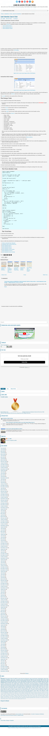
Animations (6, 13)
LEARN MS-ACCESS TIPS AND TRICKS (24, 5)
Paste (22, 696)
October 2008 (3, 638)
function (19, 691)
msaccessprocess (4, 688)
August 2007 (3, 659)
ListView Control (23, 683)
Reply (5, 286)
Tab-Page (5, 697)
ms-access (40, 697)
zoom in (12, 93)
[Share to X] (4, 257)
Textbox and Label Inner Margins (8, 243)
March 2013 (3, 564)
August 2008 (3, 641)
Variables (16, 689)
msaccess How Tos (9, 683)
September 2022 (4, 477)
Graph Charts (9, 684)
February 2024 (4, 461)
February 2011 (4, 598)
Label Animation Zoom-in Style (9, 16)
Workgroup (6, 691)
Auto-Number (25, 688)
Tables (37, 690)
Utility (47, 690)
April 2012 (3, 577)
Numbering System (12, 690)
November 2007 (4, 654)
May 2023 (3, 474)
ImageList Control (16, 684)
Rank (31, 696)
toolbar (16, 698)
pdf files (4, 698)
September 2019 (4, 507)
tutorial (30, 691)
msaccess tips (45, 681)
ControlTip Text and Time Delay (16, 268)
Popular (3, 388)
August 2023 (3, 470)
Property (3, 683)
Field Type (30, 688)
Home (2, 13)
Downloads (9, 682)
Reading (33, 696)
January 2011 (3, 599)
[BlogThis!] (3, 257)
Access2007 (32, 689)
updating (18, 698)
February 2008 (4, 650)
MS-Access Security (20, 678)
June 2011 (3, 592)
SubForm (31, 690)
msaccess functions (9, 687)
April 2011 (3, 595)
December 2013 (4, 553)
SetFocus (46, 696)
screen (3, 96)
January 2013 (3, 565)
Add (22, 688)
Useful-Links (4, 397)
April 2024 (3, 458)
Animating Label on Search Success (9, 244)
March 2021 (3, 489)
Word (20, 697)
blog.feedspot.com (4, 411)
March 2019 (3, 516)
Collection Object (44, 682)
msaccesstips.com (19, 714)
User (12, 697)
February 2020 (4, 500)
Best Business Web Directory (11, 413)
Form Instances (36, 688)
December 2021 (4, 485)
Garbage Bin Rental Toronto (36, 727)
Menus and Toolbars (19, 682)
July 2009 (3, 626)
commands (28, 697)
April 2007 (3, 665)
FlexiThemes (13, 727)
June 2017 (3, 532)
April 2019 (3, 515)
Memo (47, 695)
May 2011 (2, 593)
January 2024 (3, 463)
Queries (15, 681)
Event (5, 684)
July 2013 (3, 561)
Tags (7, 388)
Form (7, 107)
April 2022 (3, 482)
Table (35, 690)
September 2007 (4, 657)
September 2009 (4, 623)
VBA (31, 683)
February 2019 (4, 518)
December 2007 (4, 653)
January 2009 (3, 633)
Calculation (41, 683)
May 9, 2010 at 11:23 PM (18, 282)
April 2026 (3, 452)
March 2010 (3, 614)
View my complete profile (11, 440)
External (9, 695)
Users (14, 697)
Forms (11, 13)
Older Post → (45, 274)
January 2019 (3, 519)
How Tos (13, 678)
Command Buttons (35, 684)
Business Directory (26, 411)
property (13, 113)
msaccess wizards (25, 691)
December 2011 (4, 583)
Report (40, 687)
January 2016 (3, 541)
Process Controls (33, 682)
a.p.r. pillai (9, 438)
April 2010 (3, 613)
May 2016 (3, 538)
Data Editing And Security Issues (29, 269)
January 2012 (3, 581)
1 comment (15, 18)
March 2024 (3, 460)
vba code (24, 698)
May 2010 (3, 611)
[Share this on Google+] (7, 255)
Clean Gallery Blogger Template (7, 720)
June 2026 (3, 449)
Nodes (5, 689)
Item (44, 688)
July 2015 (3, 550)
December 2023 (4, 464)
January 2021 (3, 492)
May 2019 (3, 513)
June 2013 (3, 562)
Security (26, 690)
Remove (36, 696)
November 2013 (4, 555)
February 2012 (4, 580)
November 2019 (4, 504)
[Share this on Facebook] (4, 255)
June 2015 (3, 552)
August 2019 (3, 509)
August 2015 (3, 549)
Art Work (39, 682)
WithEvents (3, 682)
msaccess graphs (17, 687)
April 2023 (3, 476)
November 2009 (4, 620)
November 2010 (4, 602)
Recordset (8, 689)
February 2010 (4, 616)
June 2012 (3, 574)
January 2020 (3, 501)
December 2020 (4, 494)
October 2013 (3, 556)
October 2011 (3, 586)
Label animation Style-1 (7, 25)
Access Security (18, 688)
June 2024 (3, 455)
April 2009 (3, 629)
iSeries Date (35, 697)
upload (21, 698)
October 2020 (3, 497)
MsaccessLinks (26, 682)
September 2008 (4, 639)
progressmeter (27, 689)
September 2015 (4, 547)
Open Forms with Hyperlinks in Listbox (14, 428)
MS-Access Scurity (35, 680)
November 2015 (4, 544)
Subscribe (24, 362)
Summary (2, 697)
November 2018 (4, 522)
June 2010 (3, 610)
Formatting (15, 695)
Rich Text (40, 696)
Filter (12, 695)
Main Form (44, 695)
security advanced (11, 688)
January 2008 (3, 651)
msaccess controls (15, 680)
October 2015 (3, 546)
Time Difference (42, 690)
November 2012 (4, 568)
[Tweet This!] (6, 255)
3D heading (16, 50)
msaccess (43, 697)
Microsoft (6, 690)
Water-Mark (17, 697)
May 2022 (3, 480)
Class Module (23, 681)
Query (28, 683)
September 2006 (4, 671)
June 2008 (3, 644)
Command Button (34, 687)
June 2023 (3, 473)
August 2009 (3, 625)
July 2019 (3, 510)
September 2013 (4, 558)
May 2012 (3, 576)
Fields (45, 689)
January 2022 (3, 483)
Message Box (3, 696)
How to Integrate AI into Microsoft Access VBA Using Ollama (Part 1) (20, 422)
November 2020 (4, 495)
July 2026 (3, 448)
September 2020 (4, 498)
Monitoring (7, 696)
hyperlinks (31, 697)
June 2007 (3, 662)
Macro (37, 695)
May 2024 (3, 457)
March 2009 (3, 630)
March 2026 (3, 454)
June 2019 (3, 512)
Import (29, 695)
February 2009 (4, 632)
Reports (27, 678)
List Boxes (22, 684)
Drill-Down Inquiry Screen (22, 268)
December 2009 (4, 619)
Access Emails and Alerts (36, 691)
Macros (46, 688)
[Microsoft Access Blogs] (15, 411)
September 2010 (4, 605)
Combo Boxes (16, 683)
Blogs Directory (27, 413)
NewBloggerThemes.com (27, 727)
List (33, 695)
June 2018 (3, 529)
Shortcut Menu (29, 137)
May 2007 (3, 663)
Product (28, 696)
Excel (38, 689)
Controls (41, 684)
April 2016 (3, 540)
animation (8, 24)
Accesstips (38, 681)
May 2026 (3, 451)
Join (47, 689)
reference (7, 698)
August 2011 (3, 589)
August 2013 (3, 559)
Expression (42, 689)
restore (10, 698)
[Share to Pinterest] (6, 257)
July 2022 (3, 479)
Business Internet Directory (36, 411)
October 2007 (3, 656)
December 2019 (4, 503)
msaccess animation (17, 13)
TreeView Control (28, 684)
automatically (24, 697)
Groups (18, 695)
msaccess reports (31, 681)
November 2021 (4, 486)
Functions (7, 678)
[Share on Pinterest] (9, 255)
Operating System (18, 696)
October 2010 (3, 604)
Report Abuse (5, 701)
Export (7, 695)
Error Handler (3, 695)
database (16, 691)
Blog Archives (13, 388)
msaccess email (21, 689)
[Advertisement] (24, 38)
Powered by (22, 367)
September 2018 (4, 525)
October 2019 (3, 506)
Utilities (8, 680)
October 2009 (3, 622)
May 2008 (3, 645)
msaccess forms (33, 678)
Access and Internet (25, 680)
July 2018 (3, 528)
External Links (9, 681)
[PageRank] (9, 347)
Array (18, 681)
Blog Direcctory (20, 413)
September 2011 (4, 587)
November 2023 (4, 466)
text (14, 698)
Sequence (43, 696)
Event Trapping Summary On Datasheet (10, 270)
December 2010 (4, 601)
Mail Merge (40, 695)
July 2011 (2, 590)
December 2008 (4, 635)
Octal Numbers (11, 696)
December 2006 (4, 666)
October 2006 (3, 669)
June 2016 (3, 537)
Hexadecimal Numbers (23, 695)
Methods (2, 690)
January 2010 (3, 617)
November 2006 (4, 668)
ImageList (41, 688)
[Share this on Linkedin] (11, 255)
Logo (34, 695)
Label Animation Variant (7, 28)
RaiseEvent (18, 690)
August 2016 (3, 534)
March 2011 (3, 596)
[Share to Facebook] (5, 257)
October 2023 (3, 467)
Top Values (12, 689)
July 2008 (3, 642)
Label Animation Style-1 (6, 245)
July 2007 (3, 660)
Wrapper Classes (11, 691)
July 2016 (3, 535)
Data (44, 684)
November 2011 (4, 584)
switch (12, 698)
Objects (13, 682)
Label (7, 111)
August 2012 (3, 571)
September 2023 (4, 469)
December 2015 (4, 543)
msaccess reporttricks (26, 687)
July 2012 (3, 573)
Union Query (9, 697)
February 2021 (4, 491)
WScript (2, 691)
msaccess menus (45, 687)
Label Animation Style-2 (7, 27)
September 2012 (4, 570)
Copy (36, 689)
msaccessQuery (35, 683)
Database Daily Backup (8, 418)
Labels (31, 695)
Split (29, 690)
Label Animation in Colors (7, 250)
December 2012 (4, 567)
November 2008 (4, 636)
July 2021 (3, 488)
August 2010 (3, 607)
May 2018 (3, 531)
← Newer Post (4, 274)
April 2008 (3, 647)
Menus (2, 689)
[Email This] (1, 257)
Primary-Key (25, 696)
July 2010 (3, 608)
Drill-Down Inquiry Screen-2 (3, 268)
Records (22, 690)
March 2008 (3, 648)
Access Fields (42, 691)
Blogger (27, 673)
